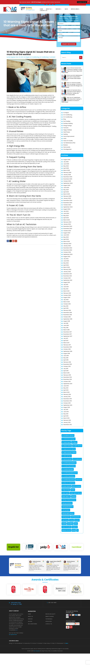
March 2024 (66, 222)
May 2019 (65, 308)
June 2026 (66, 166)
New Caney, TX (47, 645)
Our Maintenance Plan (69, 145)
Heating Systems (76, 519)
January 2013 (66, 424)
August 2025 (66, 187)
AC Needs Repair (66, 444)
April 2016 (65, 362)
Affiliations (48, 623)
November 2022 (67, 252)
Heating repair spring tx (68, 515)
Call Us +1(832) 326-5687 (78, 6)
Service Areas (75, 11)
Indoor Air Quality (68, 143)
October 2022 (67, 254)
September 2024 (68, 209)
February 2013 (67, 422)
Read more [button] (31, 572)
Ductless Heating (68, 125)
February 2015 (67, 377)
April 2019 (65, 310)
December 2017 (67, 334)
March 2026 (66, 172)
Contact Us (43, 12)
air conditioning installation (69, 464)
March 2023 (66, 243)
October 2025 (67, 183)
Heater (72, 492)
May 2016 (65, 360)
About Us (48, 11)
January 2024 (67, 226)
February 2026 (67, 174)
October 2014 (67, 383)
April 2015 (65, 373)
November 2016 (67, 349)
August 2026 (66, 161)
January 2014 (67, 398)
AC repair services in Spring (69, 454)
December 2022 (67, 250)
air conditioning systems (68, 481)
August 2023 (66, 235)
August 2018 (66, 323)
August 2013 (66, 409)
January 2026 (67, 176)
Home (41, 11)
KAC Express (11, 59)
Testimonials (48, 621)
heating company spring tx (69, 502)
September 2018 (67, 321)
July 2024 (66, 213)
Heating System (66, 519)
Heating (65, 136)
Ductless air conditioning (68, 485)
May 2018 (65, 329)
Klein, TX (54, 645)
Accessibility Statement (57, 653)
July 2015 (65, 370)
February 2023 (67, 245)
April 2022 (66, 267)
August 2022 (66, 258)
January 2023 (67, 248)
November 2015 (67, 366)
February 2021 (67, 295)
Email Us (65, 6)
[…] (16, 632)
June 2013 (66, 414)
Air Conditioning (34, 59)
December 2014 (67, 379)
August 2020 (66, 299)
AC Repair (27, 59)
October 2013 (67, 405)
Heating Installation (67, 505)
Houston (77, 522)
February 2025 (67, 198)
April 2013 (65, 418)
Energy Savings (67, 127)
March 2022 (66, 269)
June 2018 (66, 327)
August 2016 (66, 355)
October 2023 (67, 233)
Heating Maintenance (67, 508)
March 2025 (66, 196)
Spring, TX (11, 645)
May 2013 (65, 416)
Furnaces (65, 130)
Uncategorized (67, 151)
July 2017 (65, 340)
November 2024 (67, 204)
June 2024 (66, 215)
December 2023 (67, 228)
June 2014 (66, 388)
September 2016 (67, 353)
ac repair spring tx (66, 458)
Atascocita (78, 481)
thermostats (66, 149)
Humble (64, 525)
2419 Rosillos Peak (16, 604)
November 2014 (67, 381)
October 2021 (67, 280)
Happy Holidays (67, 132)
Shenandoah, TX (61, 645)
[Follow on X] (48, 6)
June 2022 (66, 263)
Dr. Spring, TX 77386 (16, 606)
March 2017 (66, 345)
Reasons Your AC (66, 532)
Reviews (65, 147)
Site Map (42, 653)
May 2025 (66, 192)
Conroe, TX (34, 645)
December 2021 (67, 276)
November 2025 (67, 181)
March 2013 (66, 420)
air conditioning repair (67, 471)
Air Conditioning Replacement (69, 475)
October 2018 (67, 319)
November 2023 (67, 230)
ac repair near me (77, 447)
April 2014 (65, 392)
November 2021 (67, 278)
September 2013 (67, 407)
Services (58, 11)
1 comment (52, 59)
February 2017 (67, 347)
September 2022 (67, 256)
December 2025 (67, 179)
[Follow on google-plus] (13, 243)
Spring (73, 532)
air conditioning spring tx (68, 478)
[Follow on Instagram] (54, 6)
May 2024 (66, 217)
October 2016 (67, 351)
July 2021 (65, 286)
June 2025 (66, 189)
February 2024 (67, 224)
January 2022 (67, 273)
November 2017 (67, 336)
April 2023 (66, 241)
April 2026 (66, 170)
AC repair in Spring (66, 447)
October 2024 (67, 207)
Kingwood (74, 529)
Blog (66, 11)
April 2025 (66, 194)
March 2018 (66, 332)
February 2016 (67, 364)
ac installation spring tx (68, 437)
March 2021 (66, 293)
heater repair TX (66, 498)
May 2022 (66, 265)
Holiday (71, 522)
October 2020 (67, 297)
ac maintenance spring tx (68, 441)
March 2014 (66, 394)
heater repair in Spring (75, 495)
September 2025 (68, 185)
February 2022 (67, 271)
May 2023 (66, 239)
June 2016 (66, 357)
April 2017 (65, 342)
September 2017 (67, 338)
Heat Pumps (66, 134)
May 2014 (65, 390)
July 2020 (66, 301)
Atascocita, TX (27, 645)
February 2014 (67, 396)
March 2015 (66, 375)
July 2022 (66, 261)
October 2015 (67, 368)
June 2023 (66, 237)
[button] (28, 11)
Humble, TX (41, 645)
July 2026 (66, 164)
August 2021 (66, 284)
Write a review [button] (18, 569)
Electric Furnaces (76, 488)
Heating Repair (65, 512)
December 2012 (67, 426)
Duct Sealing (66, 123)
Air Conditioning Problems (68, 468)
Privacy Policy (47, 653)
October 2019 (67, 306)
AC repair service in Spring (68, 451)
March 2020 (66, 304)
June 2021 (66, 289)
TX (77, 532)
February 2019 (67, 312)
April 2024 (66, 220)
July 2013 (65, 411)
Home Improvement (68, 138)
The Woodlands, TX (19, 645)
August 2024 (66, 211)
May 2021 (65, 291)
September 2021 (67, 282)
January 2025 (67, 200)
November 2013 (67, 403)
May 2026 (66, 168)
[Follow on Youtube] (51, 6)
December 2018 (67, 314)
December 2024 (67, 202)
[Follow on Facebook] (45, 6)
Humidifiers (70, 525)
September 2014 (67, 385)
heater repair (65, 495)
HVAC (64, 140)
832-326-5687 (52, 604)
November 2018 (67, 317)
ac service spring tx (67, 461)
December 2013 (67, 401)
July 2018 (65, 325)
